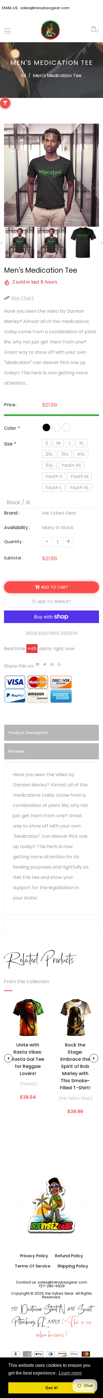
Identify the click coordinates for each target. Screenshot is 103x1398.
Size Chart (22, 298)
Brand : (11, 513)
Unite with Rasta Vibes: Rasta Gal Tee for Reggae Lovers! (27, 1059)
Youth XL (79, 487)
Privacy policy (34, 1256)
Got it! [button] (51, 1387)
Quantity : (14, 542)
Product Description (28, 733)
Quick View (27, 1030)
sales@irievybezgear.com (44, 8)
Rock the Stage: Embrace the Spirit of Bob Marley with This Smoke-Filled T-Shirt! (75, 1066)
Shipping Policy (72, 1266)
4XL (81, 454)
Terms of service (32, 1266)
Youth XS (71, 465)
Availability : (17, 527)
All (23, 75)
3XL (65, 454)
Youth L (53, 487)
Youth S (53, 476)
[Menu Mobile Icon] (7, 31)
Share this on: (19, 666)
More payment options (52, 632)
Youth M (79, 476)
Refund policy (69, 1256)
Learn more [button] (70, 1373)
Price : (10, 404)
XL (81, 443)
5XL (49, 465)
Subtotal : (13, 558)
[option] (51, 175)
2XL (49, 454)
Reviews (16, 751)
